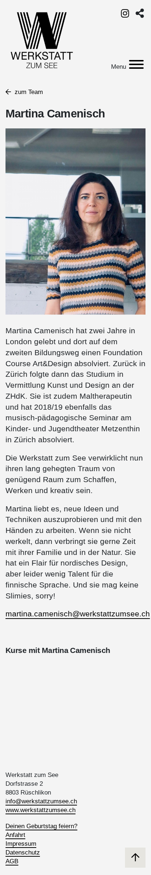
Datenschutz (22, 852)
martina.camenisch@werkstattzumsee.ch (77, 613)
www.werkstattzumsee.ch (40, 810)
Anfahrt (15, 834)
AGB (11, 861)
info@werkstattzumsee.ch (41, 801)
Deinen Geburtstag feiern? (41, 826)
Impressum (20, 843)
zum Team (28, 92)
